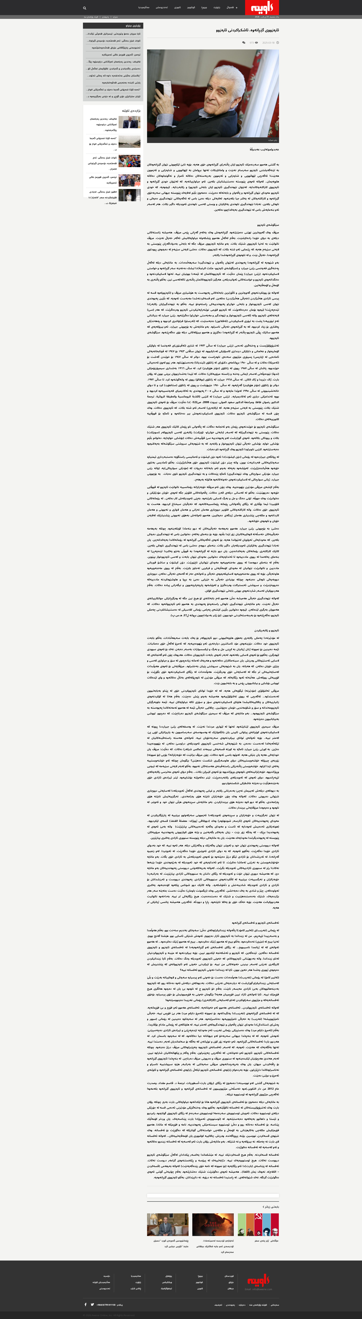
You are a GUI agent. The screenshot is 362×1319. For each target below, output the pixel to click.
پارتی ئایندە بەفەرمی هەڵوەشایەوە (121, 83)
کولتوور (191, 7)
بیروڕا (204, 7)
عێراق (231, 1282)
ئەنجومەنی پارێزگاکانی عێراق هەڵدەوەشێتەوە (116, 48)
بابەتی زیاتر (271, 1207)
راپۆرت (216, 7)
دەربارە (115, 17)
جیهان (231, 1288)
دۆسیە (107, 1276)
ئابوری (177, 7)
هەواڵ (230, 7)
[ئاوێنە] (262, 7)
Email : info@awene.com (258, 1289)
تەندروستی (162, 7)
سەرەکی (275, 1305)
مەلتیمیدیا (136, 1276)
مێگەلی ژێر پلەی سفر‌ (267, 1241)
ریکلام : (110, 1305)
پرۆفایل (168, 1276)
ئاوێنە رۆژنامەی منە (91, 17)
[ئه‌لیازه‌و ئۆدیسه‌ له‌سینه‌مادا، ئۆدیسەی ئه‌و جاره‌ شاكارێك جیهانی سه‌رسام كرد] (213, 1224)
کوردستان (229, 1276)
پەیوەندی (105, 17)
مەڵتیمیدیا (143, 7)
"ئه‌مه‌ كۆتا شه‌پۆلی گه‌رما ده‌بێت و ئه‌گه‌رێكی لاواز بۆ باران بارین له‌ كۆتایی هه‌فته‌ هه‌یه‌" (93, 90)
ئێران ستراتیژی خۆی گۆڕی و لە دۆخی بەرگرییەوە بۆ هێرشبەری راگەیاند (103, 96)
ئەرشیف (218, 1305)
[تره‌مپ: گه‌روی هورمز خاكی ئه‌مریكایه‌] (129, 180)
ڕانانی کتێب (135, 1288)
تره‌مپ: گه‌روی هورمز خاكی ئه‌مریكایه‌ (121, 55)
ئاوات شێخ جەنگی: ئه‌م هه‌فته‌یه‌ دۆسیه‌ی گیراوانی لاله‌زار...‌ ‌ (102, 163)
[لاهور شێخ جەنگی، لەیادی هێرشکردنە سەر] (129, 195)
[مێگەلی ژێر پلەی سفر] (258, 1224)
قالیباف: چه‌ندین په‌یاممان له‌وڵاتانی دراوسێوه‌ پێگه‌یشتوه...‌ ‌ (103, 124)
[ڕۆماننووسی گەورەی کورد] (168, 1224)
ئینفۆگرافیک (166, 1288)
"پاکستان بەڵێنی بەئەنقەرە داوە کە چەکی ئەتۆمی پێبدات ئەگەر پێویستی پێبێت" (97, 76)
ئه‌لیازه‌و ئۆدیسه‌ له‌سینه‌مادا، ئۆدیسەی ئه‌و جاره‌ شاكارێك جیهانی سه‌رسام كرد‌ (215, 1246)
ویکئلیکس (167, 1282)
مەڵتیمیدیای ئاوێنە (101, 1282)
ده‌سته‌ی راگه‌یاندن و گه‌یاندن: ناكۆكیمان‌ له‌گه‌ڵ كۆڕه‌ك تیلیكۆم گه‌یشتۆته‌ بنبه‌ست (97, 69)
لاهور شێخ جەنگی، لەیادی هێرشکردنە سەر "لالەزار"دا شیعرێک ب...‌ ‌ (103, 197)
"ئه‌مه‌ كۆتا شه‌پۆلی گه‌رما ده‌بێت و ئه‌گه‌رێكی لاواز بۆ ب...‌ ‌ (103, 144)
